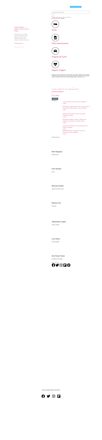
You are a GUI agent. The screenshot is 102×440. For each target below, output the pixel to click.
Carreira (54, 2)
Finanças (48, 2)
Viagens (22, 2)
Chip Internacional (42, 6)
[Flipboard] (65, 265)
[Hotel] (55, 24)
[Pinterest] (68, 265)
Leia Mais (55, 98)
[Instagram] (61, 265)
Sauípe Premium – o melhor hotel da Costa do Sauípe (21, 29)
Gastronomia (29, 2)
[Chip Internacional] (55, 37)
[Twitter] (57, 265)
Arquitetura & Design (61, 2)
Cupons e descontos (61, 17)
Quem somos (77, 2)
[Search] (53, 15)
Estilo (36, 2)
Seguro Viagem (64, 6)
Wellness (42, 2)
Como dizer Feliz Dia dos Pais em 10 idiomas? (74, 101)
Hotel (33, 6)
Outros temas (69, 2)
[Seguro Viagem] (55, 64)
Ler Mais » (64, 103)
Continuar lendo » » (19, 43)
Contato (82, 2)
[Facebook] (53, 265)
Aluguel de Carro (53, 6)
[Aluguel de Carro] (55, 51)
